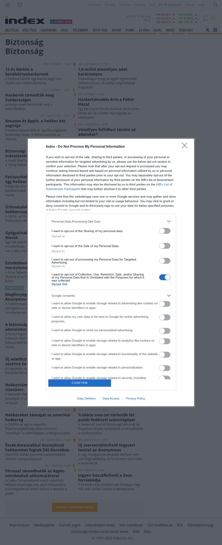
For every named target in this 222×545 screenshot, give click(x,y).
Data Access (111, 398)
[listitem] (111, 221)
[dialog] (111, 272)
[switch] (164, 231)
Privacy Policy (135, 398)
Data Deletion (86, 398)
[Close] (186, 147)
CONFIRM (80, 383)
